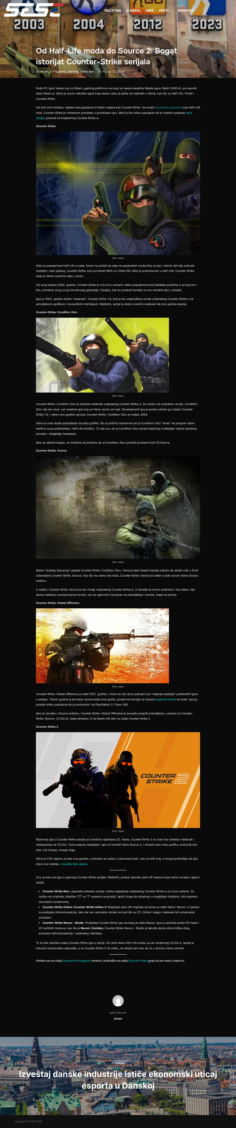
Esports (60, 71)
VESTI (164, 10)
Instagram (84, 961)
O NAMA (133, 10)
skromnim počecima (168, 107)
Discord (133, 961)
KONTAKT (186, 10)
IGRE (149, 10)
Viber (143, 961)
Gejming (73, 71)
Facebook (69, 961)
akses (44, 71)
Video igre (87, 71)
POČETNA (113, 10)
